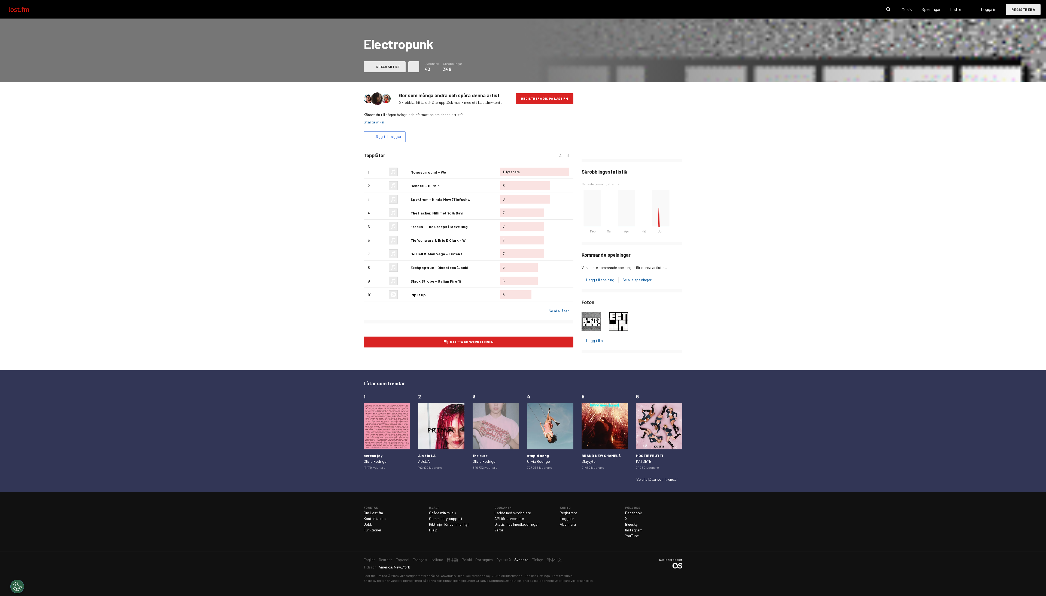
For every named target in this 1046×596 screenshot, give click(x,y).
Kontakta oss (375, 518)
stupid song (538, 455)
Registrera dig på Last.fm (544, 98)
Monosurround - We (428, 172)
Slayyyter (589, 461)
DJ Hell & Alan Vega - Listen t (437, 254)
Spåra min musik (442, 512)
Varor (498, 530)
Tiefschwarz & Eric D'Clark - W (438, 240)
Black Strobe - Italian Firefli (436, 281)
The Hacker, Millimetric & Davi (437, 213)
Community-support (446, 518)
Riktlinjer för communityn (449, 524)
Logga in (988, 9)
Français (420, 559)
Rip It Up (418, 294)
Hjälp (433, 530)
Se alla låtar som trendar (657, 479)
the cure (480, 455)
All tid (566, 155)
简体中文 (554, 559)
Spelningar (931, 9)
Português (484, 559)
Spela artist (388, 66)
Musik (906, 9)
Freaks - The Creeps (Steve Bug (439, 226)
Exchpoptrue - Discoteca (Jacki (439, 267)
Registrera (1023, 9)
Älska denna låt (404, 172)
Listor (955, 9)
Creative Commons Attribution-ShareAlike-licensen (514, 580)
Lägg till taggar (388, 136)
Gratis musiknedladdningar (516, 524)
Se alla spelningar (637, 279)
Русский (503, 559)
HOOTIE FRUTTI (649, 455)
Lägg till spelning (600, 279)
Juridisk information (507, 575)
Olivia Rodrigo (375, 461)
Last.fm (25, 9)
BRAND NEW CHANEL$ (601, 455)
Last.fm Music (562, 575)
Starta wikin (374, 122)
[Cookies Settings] (17, 586)
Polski (467, 559)
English (369, 559)
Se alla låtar (559, 310)
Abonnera (568, 524)
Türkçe (537, 559)
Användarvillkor (452, 575)
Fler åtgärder (413, 66)
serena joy (373, 455)
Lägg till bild (596, 340)
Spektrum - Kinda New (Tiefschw (440, 199)
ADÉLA (424, 461)
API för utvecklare (509, 518)
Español (402, 559)
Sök (888, 9)
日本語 (452, 559)
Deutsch (385, 559)
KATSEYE (643, 461)
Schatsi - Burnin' (425, 185)
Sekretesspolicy (478, 575)
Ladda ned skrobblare (512, 512)
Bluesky (631, 524)
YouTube (632, 535)
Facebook (633, 512)
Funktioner (372, 530)
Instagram (633, 530)
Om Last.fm (373, 512)
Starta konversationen (471, 342)
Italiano (437, 559)
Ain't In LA (427, 455)
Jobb (368, 524)
